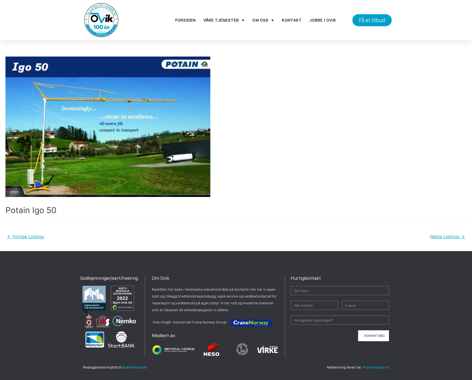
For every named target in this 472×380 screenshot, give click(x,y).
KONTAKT (292, 20)
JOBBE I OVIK (322, 20)
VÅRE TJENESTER (221, 20)
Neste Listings (447, 236)
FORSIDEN (185, 20)
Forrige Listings (25, 236)
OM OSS (260, 20)
